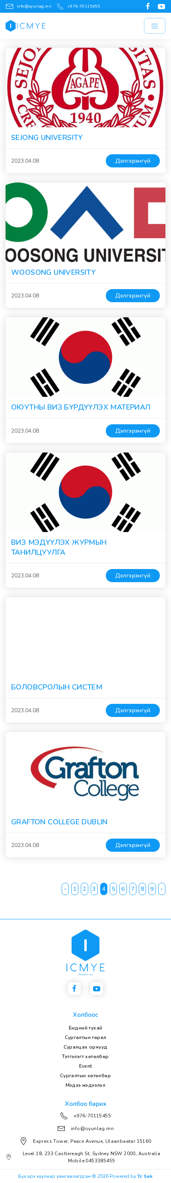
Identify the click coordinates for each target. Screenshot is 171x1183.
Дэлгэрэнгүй (132, 161)
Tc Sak (145, 1176)
